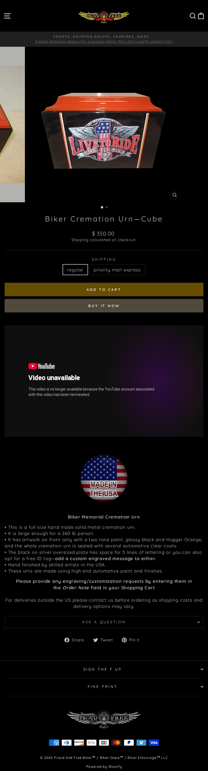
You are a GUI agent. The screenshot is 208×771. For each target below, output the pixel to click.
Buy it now (104, 306)
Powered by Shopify (104, 766)
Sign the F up (102, 669)
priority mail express (117, 269)
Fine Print (103, 686)
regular (75, 269)
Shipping (80, 239)
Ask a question (104, 622)
